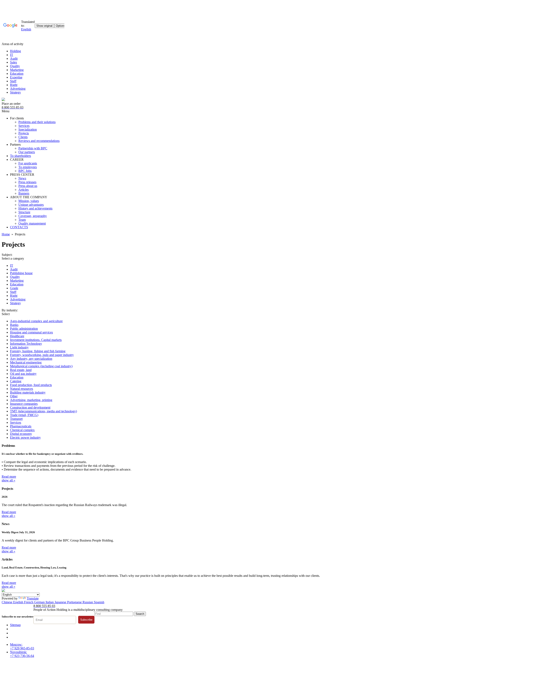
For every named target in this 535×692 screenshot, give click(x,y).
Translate (33, 598)
